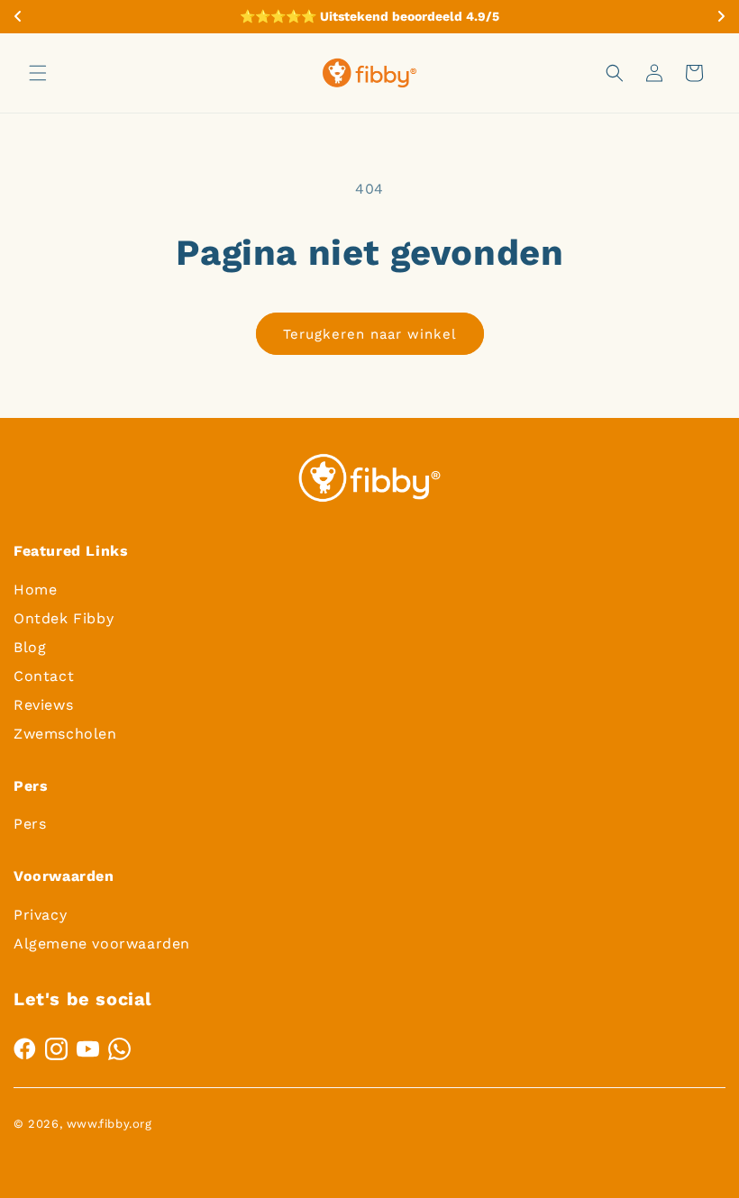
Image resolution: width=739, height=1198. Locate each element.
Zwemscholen (65, 733)
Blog (30, 647)
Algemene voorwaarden (102, 943)
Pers (30, 823)
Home (35, 589)
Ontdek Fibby (64, 618)
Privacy (40, 914)
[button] (38, 73)
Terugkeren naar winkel (370, 334)
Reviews (43, 704)
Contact (44, 676)
